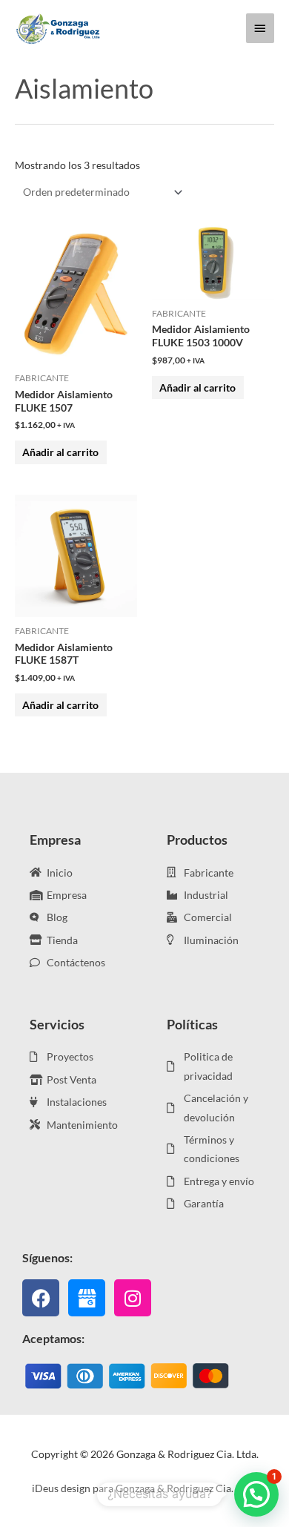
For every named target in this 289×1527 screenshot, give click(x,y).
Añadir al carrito (60, 452)
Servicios (57, 1024)
